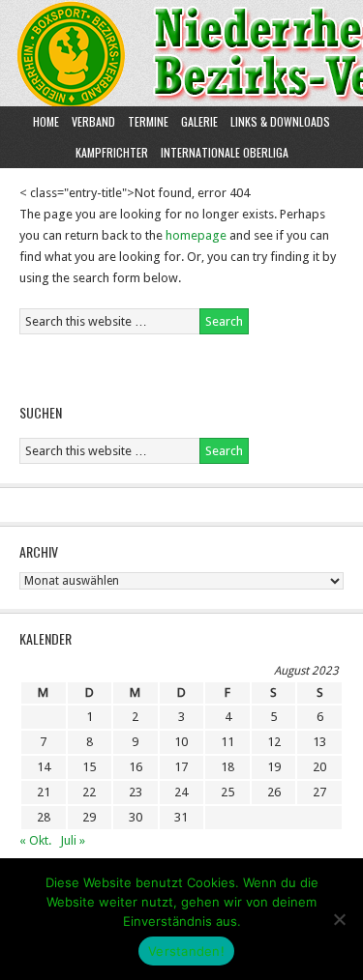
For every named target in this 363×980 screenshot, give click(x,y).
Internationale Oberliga (224, 152)
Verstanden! (186, 951)
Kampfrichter (109, 152)
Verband (91, 121)
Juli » (72, 840)
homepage (196, 235)
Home (46, 121)
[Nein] (338, 919)
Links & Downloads (280, 121)
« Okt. (35, 840)
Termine (148, 121)
